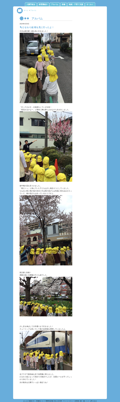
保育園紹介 (43, 4)
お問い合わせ (93, 401)
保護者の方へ (31, 401)
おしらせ (25, 401)
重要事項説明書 (49, 401)
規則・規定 (82, 401)
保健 (63, 4)
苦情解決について (40, 401)
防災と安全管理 (58, 401)
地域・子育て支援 (76, 4)
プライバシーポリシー (68, 401)
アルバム (54, 4)
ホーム (26, 10)
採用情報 (77, 401)
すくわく (90, 4)
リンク (87, 401)
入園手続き (30, 4)
